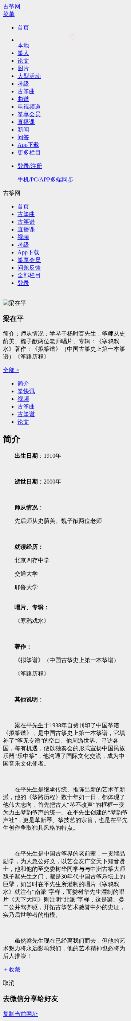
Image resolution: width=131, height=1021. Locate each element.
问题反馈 (29, 268)
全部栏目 (29, 275)
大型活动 (29, 76)
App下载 (28, 145)
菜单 (9, 14)
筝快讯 (26, 391)
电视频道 (29, 106)
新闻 (23, 129)
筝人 (23, 53)
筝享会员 (29, 114)
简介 (23, 383)
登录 (23, 283)
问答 (23, 137)
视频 (23, 237)
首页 (23, 27)
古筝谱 (26, 222)
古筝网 (11, 6)
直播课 (26, 122)
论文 (23, 61)
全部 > (11, 370)
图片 (23, 68)
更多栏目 (29, 152)
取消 (9, 983)
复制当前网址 (20, 1014)
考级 (23, 84)
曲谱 (23, 99)
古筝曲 (26, 91)
